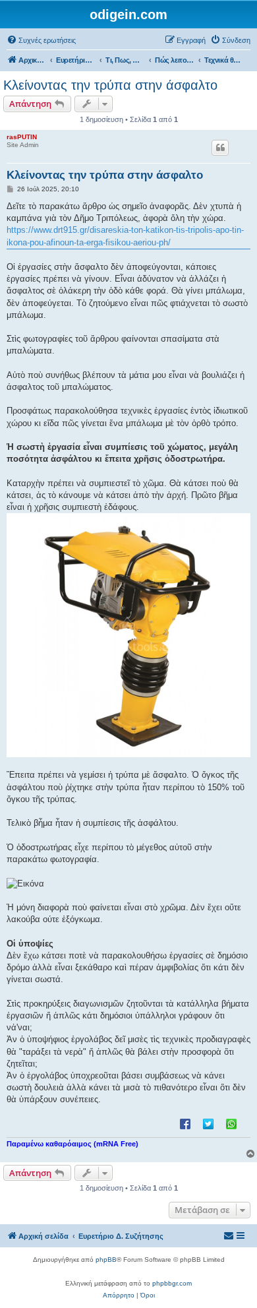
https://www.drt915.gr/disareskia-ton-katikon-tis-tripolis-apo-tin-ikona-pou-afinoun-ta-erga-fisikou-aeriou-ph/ (125, 236)
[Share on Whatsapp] (231, 1123)
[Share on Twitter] (208, 1123)
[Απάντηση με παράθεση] (220, 148)
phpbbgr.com (172, 1283)
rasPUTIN (22, 136)
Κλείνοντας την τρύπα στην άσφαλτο (110, 85)
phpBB (106, 1259)
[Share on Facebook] (185, 1123)
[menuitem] (41, 40)
